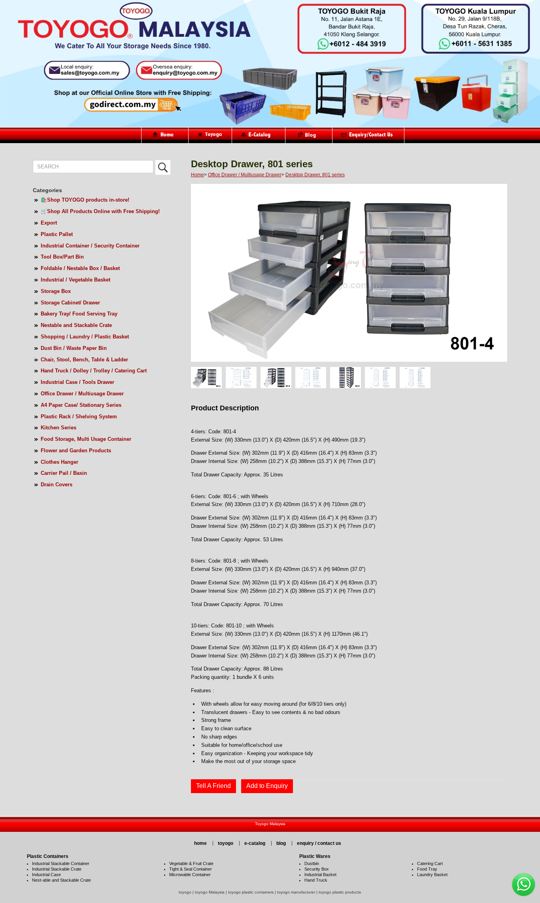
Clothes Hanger (59, 462)
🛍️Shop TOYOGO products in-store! (85, 200)
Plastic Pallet (57, 234)
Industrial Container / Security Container (90, 246)
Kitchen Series (58, 428)
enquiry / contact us (319, 843)
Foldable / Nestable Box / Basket (80, 268)
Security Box (316, 869)
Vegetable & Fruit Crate (191, 863)
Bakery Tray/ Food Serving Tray (79, 314)
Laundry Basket (432, 874)
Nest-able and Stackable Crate (61, 880)
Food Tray (427, 869)
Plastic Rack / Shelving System (79, 416)
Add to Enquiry (267, 785)
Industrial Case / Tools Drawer (77, 382)
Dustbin (311, 863)
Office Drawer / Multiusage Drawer (82, 394)
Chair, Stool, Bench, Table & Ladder (84, 360)
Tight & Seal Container (190, 869)
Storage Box (56, 291)
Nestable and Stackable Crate (76, 325)
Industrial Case (46, 874)
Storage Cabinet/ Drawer (70, 303)
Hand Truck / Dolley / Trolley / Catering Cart (94, 371)
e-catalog (254, 843)
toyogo (225, 843)
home (200, 843)
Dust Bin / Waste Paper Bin (74, 348)
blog (281, 843)
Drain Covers (56, 484)
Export (49, 223)
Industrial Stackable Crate (56, 869)
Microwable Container (190, 874)
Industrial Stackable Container (60, 863)
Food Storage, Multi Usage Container (86, 439)
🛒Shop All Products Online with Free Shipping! (100, 211)
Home (197, 175)
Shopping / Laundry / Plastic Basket (85, 337)
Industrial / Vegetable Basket (75, 280)
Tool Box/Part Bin (62, 257)
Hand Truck (315, 880)
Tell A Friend (213, 785)
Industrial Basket (320, 874)
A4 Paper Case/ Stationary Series (81, 405)
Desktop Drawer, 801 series (315, 175)
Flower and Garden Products (76, 450)
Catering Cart (430, 863)
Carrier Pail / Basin (64, 473)
